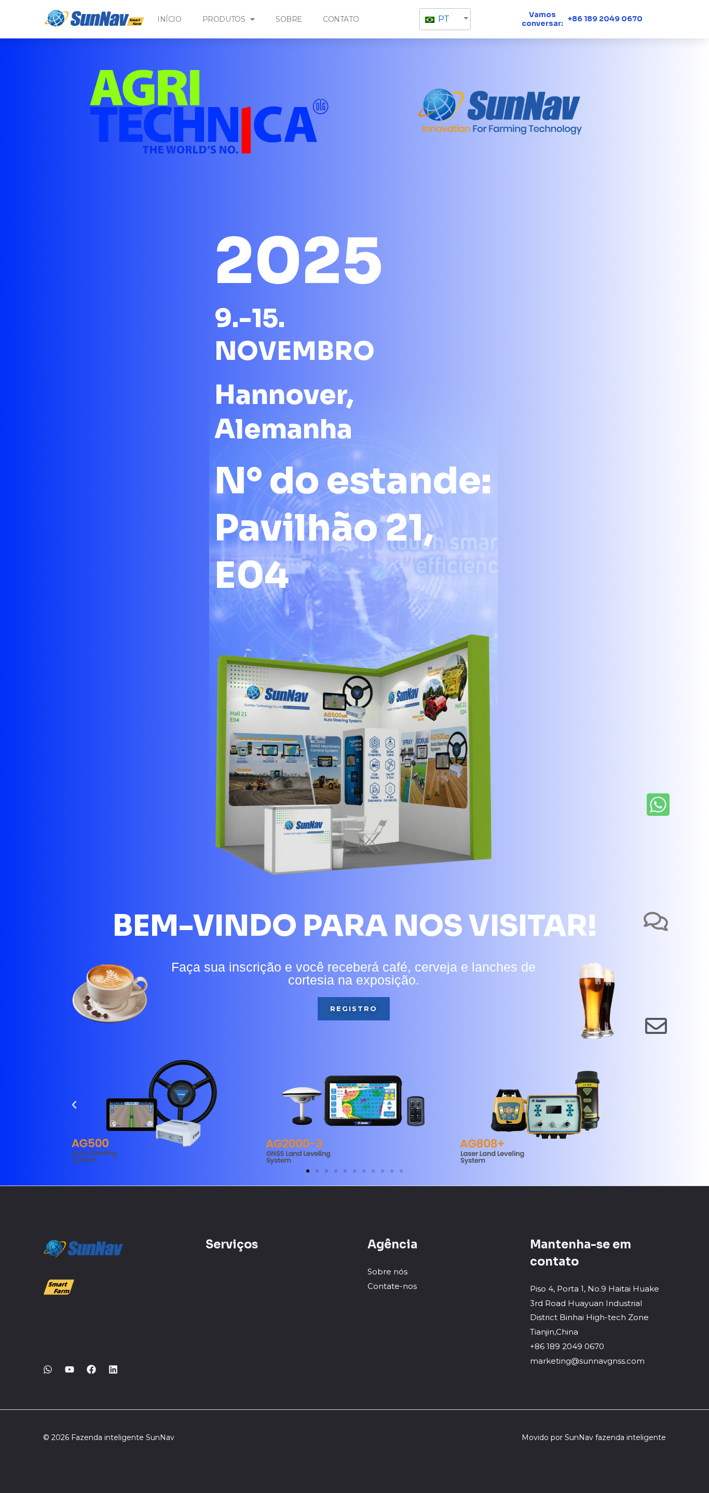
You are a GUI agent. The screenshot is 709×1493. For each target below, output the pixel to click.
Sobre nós (387, 1271)
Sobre (289, 19)
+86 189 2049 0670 (605, 18)
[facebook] (91, 1369)
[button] (307, 1171)
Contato (341, 19)
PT (442, 19)
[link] (113, 1369)
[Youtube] (69, 1369)
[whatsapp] (47, 1369)
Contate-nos (392, 1286)
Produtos (224, 19)
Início (169, 19)
